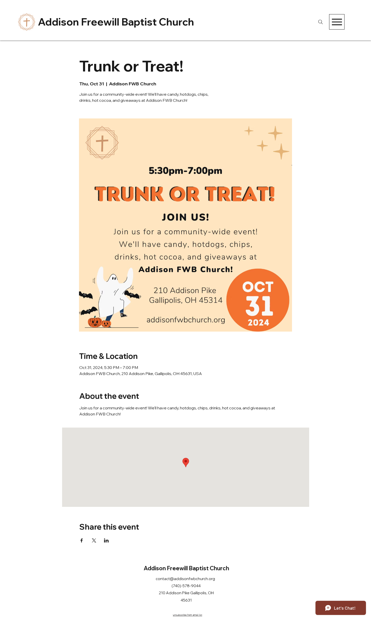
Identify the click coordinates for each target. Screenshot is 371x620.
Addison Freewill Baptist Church (116, 21)
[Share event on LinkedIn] (106, 540)
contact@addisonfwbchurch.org (185, 578)
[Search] (320, 22)
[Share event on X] (94, 540)
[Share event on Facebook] (81, 540)
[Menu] (336, 22)
